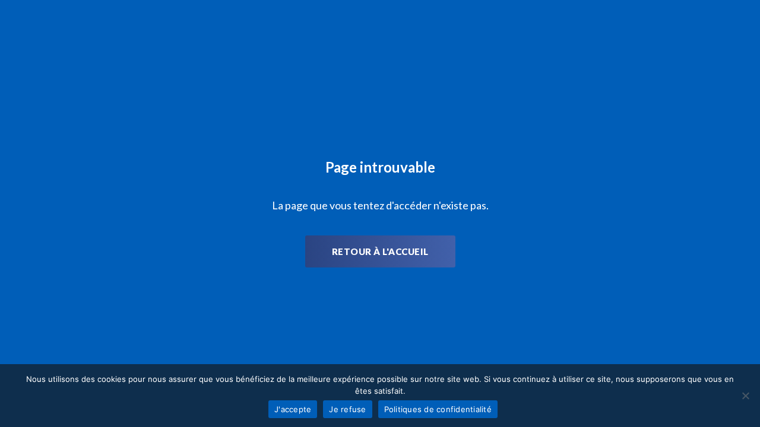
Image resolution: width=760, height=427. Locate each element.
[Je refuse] (745, 395)
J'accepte (292, 409)
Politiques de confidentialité (438, 409)
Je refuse (347, 409)
